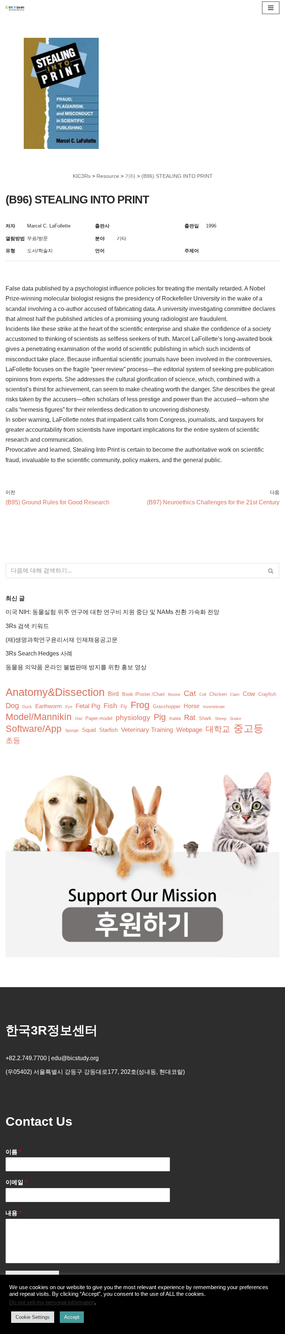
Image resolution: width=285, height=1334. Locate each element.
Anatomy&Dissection (55, 692)
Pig (160, 717)
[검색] (271, 570)
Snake (235, 718)
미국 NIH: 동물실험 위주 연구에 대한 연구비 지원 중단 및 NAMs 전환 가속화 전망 (112, 612)
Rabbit (175, 718)
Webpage (189, 729)
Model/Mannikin (39, 717)
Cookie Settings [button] (33, 1317)
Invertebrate (214, 706)
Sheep (220, 718)
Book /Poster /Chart (143, 694)
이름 (13, 1152)
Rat (190, 717)
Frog (140, 705)
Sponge (72, 730)
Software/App (34, 729)
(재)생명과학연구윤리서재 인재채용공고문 (62, 640)
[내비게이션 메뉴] (270, 7)
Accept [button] (71, 1317)
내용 (13, 1213)
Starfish (108, 730)
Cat (190, 693)
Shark (205, 718)
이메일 (16, 1182)
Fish (110, 706)
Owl (78, 718)
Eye (68, 706)
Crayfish (267, 694)
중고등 (248, 729)
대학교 (218, 729)
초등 (13, 740)
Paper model (98, 718)
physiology (133, 717)
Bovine (174, 694)
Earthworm (48, 706)
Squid (89, 730)
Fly (124, 706)
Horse (192, 706)
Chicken (218, 694)
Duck (27, 706)
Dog (12, 705)
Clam (234, 694)
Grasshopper (166, 706)
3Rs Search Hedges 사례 (39, 653)
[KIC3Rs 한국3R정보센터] (15, 7)
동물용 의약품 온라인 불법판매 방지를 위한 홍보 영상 (76, 667)
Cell (202, 694)
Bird (113, 694)
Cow (249, 693)
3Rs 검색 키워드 (27, 626)
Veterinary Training (147, 729)
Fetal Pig (88, 706)
